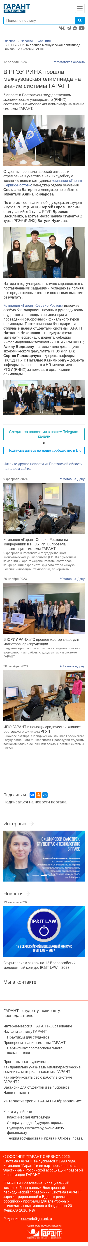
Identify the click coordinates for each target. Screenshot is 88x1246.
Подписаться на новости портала (35, 802)
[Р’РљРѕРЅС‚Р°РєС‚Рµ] (32, 795)
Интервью (14, 824)
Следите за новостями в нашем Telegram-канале (44, 434)
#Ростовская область (69, 62)
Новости (27, 41)
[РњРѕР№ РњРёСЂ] (45, 795)
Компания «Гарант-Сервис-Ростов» (33, 305)
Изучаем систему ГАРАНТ (25, 1032)
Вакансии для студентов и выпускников (36, 1087)
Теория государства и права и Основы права (45, 1138)
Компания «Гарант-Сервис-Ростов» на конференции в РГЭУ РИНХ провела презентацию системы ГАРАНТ (35, 544)
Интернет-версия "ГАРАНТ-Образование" (38, 1026)
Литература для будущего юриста (35, 1123)
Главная (9, 41)
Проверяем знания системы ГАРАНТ (34, 1043)
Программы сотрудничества (27, 1062)
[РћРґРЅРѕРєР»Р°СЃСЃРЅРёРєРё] (38, 795)
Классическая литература (28, 1117)
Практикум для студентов (28, 1037)
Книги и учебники (17, 1112)
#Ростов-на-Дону (72, 479)
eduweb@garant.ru (36, 1219)
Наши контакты (16, 1093)
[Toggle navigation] (80, 8)
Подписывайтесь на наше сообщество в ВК (44, 450)
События (44, 41)
